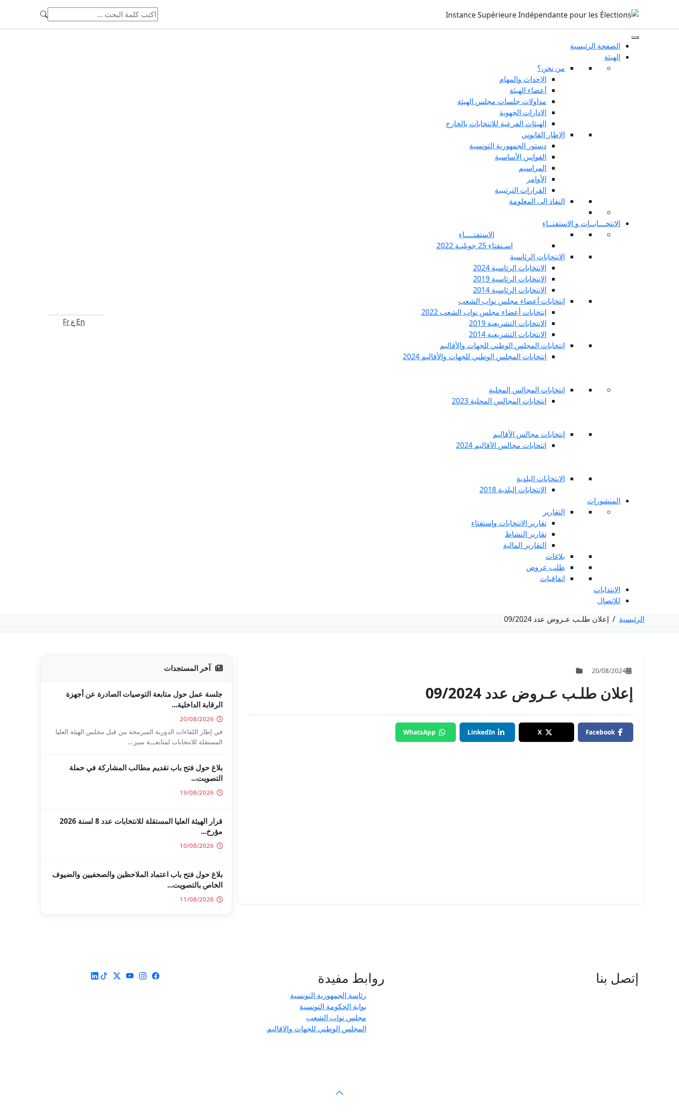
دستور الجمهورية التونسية (507, 146)
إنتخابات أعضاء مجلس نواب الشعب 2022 (483, 312)
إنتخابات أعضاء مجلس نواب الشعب (511, 301)
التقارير (554, 512)
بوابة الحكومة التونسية (332, 1006)
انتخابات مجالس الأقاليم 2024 (501, 445)
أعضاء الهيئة (527, 90)
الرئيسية (631, 619)
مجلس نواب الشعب (336, 1017)
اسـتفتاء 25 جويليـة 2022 (474, 245)
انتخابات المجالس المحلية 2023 (499, 401)
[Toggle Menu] (635, 37)
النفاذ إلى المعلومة (537, 201)
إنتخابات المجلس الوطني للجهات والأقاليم (502, 345)
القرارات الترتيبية (520, 190)
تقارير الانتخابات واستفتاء (508, 523)
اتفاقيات (552, 578)
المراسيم (532, 168)
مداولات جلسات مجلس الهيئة (501, 101)
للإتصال (608, 600)
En (80, 322)
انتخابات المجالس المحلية (527, 390)
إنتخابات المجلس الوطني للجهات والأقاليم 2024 (474, 356)
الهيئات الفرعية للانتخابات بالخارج (496, 123)
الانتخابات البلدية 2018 (512, 489)
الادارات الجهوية (522, 112)
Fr (66, 322)
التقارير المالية (524, 545)
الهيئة (612, 57)
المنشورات (603, 501)
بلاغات (555, 556)
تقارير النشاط (525, 534)
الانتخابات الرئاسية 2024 (509, 268)
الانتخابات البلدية (540, 478)
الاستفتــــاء (476, 234)
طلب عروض (545, 567)
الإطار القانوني (543, 134)
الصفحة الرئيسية (595, 46)
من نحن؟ (551, 68)
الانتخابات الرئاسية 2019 (509, 279)
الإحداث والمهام (522, 79)
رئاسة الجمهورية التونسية (328, 995)
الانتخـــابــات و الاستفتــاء (581, 223)
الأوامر (536, 179)
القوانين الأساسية (520, 157)
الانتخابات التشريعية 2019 (507, 323)
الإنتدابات (607, 589)
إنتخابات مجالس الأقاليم (529, 434)
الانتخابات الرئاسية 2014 (509, 290)
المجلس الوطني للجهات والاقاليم (316, 1028)
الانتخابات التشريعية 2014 (507, 334)
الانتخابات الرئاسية (537, 256)
